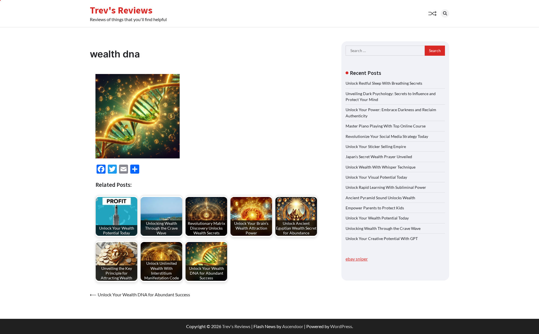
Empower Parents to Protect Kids (375, 207)
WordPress (341, 326)
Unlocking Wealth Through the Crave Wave (383, 228)
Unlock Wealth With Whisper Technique (380, 166)
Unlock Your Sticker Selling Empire (376, 146)
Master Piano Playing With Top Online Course (386, 126)
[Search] (445, 13)
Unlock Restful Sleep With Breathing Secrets (384, 83)
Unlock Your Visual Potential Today (376, 176)
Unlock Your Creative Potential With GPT (382, 238)
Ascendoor (292, 326)
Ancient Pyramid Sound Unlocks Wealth (380, 197)
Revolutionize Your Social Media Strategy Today (387, 136)
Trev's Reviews (121, 10)
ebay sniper (357, 258)
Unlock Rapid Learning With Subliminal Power (386, 187)
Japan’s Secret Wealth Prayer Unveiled (379, 156)
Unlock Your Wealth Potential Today (377, 218)
